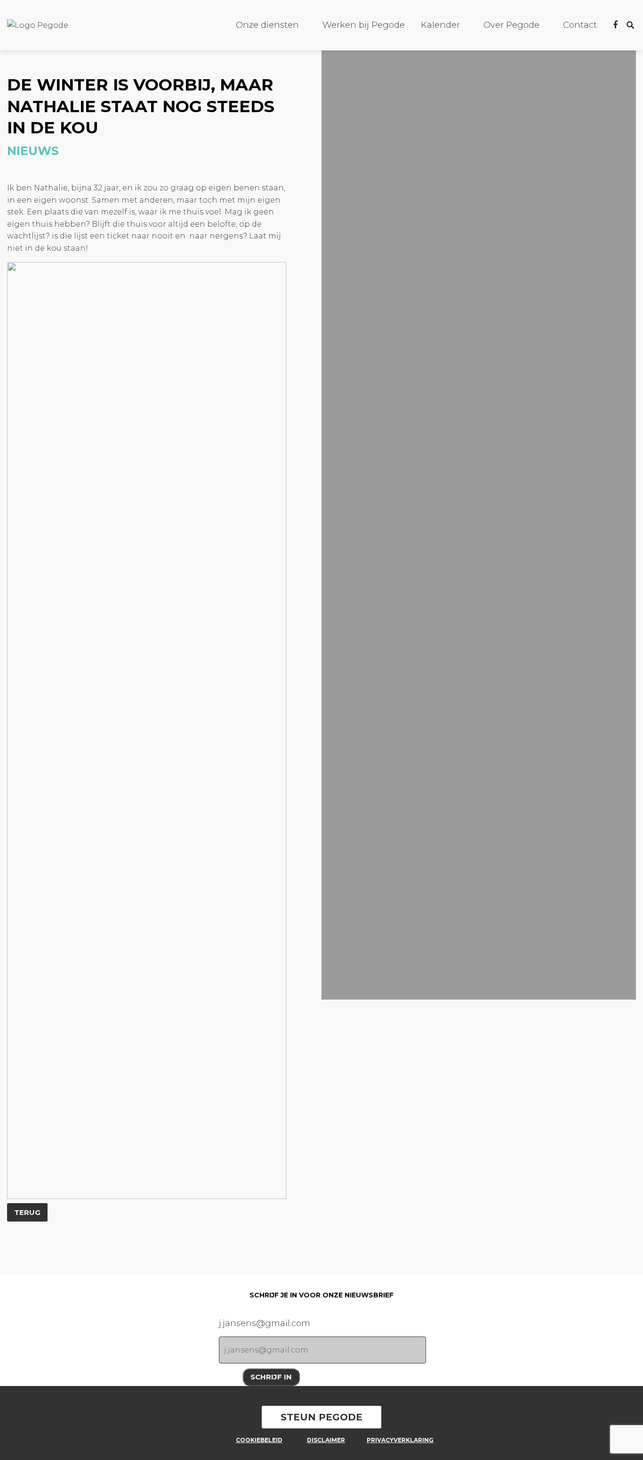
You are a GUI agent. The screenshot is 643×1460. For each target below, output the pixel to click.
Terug (27, 1212)
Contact (580, 25)
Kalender (440, 25)
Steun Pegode (321, 1417)
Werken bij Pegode (363, 25)
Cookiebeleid (259, 1440)
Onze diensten (267, 25)
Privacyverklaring (397, 1440)
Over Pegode (511, 25)
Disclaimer (326, 1440)
